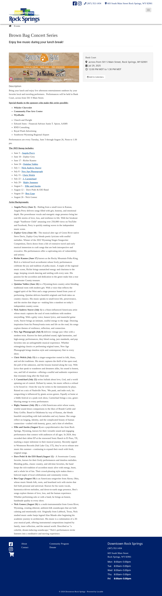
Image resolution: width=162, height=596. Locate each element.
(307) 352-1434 (94, 3)
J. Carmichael (29, 178)
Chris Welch (29, 175)
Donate (52, 547)
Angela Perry (28, 153)
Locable (100, 591)
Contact (24, 547)
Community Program (59, 543)
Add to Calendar (96, 77)
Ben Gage (30, 193)
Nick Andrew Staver (31, 168)
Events (17, 26)
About (24, 543)
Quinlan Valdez (30, 164)
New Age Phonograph (32, 171)
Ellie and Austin (33, 186)
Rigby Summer (30, 182)
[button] (148, 10)
